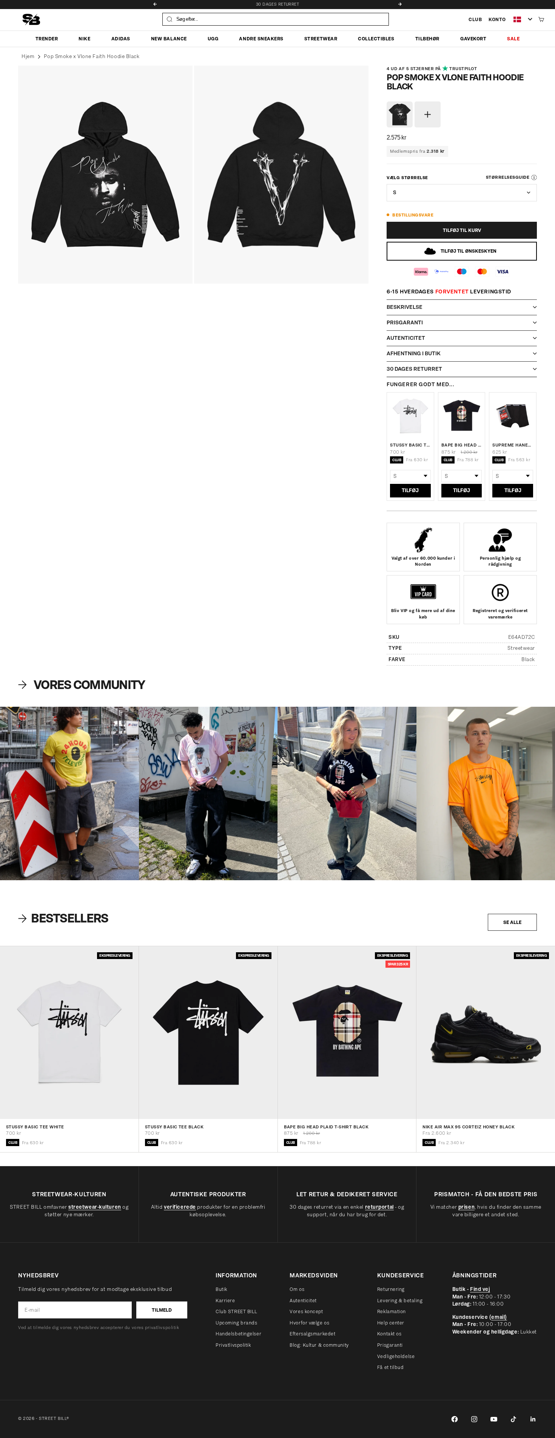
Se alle (512, 922)
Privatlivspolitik (233, 1345)
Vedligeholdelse (396, 1356)
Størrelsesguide (507, 177)
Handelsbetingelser (238, 1334)
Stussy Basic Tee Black (174, 1127)
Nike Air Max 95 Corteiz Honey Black (468, 1127)
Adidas (120, 38)
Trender (46, 38)
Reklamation (391, 1311)
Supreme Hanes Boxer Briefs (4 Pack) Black (512, 445)
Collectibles (376, 38)
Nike (84, 38)
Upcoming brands (236, 1323)
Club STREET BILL (236, 1311)
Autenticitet (303, 1300)
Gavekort (473, 38)
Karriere (225, 1300)
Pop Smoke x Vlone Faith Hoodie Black (91, 56)
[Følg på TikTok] (513, 1419)
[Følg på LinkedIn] (533, 1419)
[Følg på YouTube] (494, 1419)
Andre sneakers (261, 38)
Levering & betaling (400, 1300)
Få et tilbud (390, 1367)
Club (475, 19)
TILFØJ (410, 490)
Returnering (391, 1289)
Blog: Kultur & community (319, 1345)
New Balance (169, 38)
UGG (213, 38)
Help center (390, 1323)
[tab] (64, 918)
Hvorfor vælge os (309, 1323)
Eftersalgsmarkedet (312, 1334)
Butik (221, 1289)
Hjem (28, 56)
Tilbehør (427, 38)
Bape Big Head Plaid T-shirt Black (461, 445)
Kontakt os (389, 1334)
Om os (297, 1289)
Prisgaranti (390, 1345)
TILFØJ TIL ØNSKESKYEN (468, 251)
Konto (497, 19)
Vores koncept (306, 1311)
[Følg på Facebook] (454, 1419)
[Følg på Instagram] (474, 1419)
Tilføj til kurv (462, 230)
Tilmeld (162, 1310)
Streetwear (320, 38)
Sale (513, 38)
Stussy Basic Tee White (410, 445)
